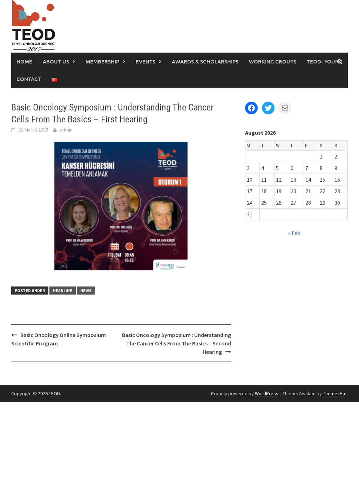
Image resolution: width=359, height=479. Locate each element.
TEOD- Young (325, 61)
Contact (28, 78)
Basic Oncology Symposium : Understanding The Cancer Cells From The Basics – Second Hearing (176, 343)
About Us (56, 61)
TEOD (54, 393)
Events (145, 61)
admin (66, 130)
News (86, 290)
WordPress (266, 393)
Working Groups (272, 61)
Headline (62, 290)
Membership (102, 61)
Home (24, 61)
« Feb (294, 232)
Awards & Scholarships (205, 61)
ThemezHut (335, 393)
